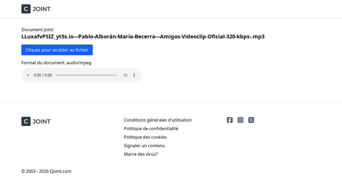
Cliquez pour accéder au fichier (57, 50)
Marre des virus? (141, 154)
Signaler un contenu (144, 146)
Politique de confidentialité (151, 128)
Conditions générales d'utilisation (158, 120)
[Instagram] (240, 120)
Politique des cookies (145, 137)
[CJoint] (35, 121)
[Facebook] (230, 120)
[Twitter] (251, 120)
